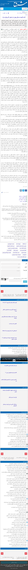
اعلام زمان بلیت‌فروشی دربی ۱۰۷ (11, 372)
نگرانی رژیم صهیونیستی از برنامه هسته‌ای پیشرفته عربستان (16, 532)
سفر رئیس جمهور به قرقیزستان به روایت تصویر (10, 391)
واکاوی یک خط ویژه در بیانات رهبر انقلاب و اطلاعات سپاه (16, 484)
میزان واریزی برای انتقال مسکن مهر (20, 239)
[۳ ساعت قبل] (22, 318)
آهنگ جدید (9, 250)
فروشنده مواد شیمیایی (16, 254)
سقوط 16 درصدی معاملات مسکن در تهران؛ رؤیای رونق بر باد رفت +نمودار (13, 236)
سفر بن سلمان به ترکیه (22, 509)
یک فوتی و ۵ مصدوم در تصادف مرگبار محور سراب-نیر (17, 537)
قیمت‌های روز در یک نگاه (22, 345)
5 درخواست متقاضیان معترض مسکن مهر (19, 221)
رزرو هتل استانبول (10, 246)
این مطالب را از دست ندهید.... (21, 300)
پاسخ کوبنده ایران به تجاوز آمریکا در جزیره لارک (18, 439)
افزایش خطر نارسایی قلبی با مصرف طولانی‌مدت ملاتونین (22, 558)
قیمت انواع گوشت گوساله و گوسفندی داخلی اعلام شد (17, 347)
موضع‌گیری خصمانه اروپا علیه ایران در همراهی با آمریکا (17, 470)
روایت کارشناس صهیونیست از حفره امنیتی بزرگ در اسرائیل (16, 515)
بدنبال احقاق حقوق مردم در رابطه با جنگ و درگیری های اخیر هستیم (15, 535)
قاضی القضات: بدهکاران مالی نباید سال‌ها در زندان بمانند (16, 468)
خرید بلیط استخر (16, 252)
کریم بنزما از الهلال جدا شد (21, 426)
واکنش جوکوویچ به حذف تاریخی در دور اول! (19, 527)
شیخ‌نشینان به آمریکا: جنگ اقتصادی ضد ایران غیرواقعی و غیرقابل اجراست (13, 472)
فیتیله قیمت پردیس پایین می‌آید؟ (20, 222)
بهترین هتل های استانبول (21, 246)
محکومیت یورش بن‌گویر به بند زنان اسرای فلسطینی (17, 490)
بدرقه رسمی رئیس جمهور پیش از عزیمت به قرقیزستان (17, 444)
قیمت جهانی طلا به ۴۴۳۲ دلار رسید (20, 352)
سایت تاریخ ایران (11, 244)
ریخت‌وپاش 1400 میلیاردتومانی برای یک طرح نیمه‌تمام (17, 231)
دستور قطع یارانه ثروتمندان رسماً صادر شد (19, 226)
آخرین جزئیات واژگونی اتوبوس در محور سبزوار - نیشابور (17, 514)
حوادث (26, 449)
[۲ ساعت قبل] (22, 311)
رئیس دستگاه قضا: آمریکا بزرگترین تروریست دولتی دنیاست (16, 478)
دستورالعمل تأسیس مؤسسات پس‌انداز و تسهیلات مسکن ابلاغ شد (15, 238)
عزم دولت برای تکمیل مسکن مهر (20, 229)
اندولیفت (24, 254)
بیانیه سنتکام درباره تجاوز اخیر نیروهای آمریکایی (18, 424)
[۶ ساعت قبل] (22, 333)
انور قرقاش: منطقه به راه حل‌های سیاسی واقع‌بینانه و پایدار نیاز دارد (15, 495)
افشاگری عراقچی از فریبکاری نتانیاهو (20, 525)
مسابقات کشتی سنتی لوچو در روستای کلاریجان (10, 405)
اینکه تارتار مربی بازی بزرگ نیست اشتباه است (18, 507)
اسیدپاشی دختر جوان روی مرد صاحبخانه (9, 331)
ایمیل (26, 267)
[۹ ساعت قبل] (20, 553)
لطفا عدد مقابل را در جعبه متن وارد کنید (20, 278)
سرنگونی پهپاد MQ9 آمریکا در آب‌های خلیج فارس (18, 441)
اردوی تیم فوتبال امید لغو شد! (21, 431)
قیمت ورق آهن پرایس (7, 252)
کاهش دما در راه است (13, 323)
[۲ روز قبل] (20, 290)
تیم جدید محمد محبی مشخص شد (10, 365)
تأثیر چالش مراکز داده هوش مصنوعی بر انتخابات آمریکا (17, 540)
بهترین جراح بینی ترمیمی (12, 248)
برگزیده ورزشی (24, 363)
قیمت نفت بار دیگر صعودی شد (21, 437)
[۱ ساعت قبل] (22, 304)
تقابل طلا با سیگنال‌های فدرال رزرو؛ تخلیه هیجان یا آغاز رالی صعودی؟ (14, 529)
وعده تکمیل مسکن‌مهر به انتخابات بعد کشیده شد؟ (17, 233)
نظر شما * (25, 270)
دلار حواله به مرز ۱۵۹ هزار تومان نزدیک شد (19, 351)
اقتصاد (24, 8)
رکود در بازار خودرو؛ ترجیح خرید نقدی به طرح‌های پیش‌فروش (8, 295)
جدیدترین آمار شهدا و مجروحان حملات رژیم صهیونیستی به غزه (15, 465)
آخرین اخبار (25, 462)
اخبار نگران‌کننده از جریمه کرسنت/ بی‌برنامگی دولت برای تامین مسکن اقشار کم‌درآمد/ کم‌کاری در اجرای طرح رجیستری (15, 206)
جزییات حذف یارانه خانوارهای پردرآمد (20, 234)
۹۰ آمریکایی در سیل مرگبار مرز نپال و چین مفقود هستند (17, 494)
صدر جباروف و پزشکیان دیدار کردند (21, 458)
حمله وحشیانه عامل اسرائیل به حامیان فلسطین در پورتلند (16, 436)
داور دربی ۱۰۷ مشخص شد (21, 505)
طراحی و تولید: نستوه (14, 568)
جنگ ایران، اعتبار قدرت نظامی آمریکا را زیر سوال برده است (16, 467)
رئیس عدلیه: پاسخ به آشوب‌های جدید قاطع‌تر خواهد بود (16, 504)
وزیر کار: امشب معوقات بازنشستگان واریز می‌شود (9, 317)
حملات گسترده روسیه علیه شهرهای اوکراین (19, 545)
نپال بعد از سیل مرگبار (13, 397)
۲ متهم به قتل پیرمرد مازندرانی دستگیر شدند (10, 310)
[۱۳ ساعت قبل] (7, 553)
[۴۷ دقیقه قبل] (7, 453)
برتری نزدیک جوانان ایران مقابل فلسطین (19, 485)
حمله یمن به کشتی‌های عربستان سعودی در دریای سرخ (17, 530)
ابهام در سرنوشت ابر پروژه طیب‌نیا (20, 224)
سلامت (26, 548)
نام (26, 263)
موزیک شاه (18, 244)
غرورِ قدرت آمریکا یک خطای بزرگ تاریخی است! (18, 499)
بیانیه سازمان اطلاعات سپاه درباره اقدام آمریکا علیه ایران (17, 421)
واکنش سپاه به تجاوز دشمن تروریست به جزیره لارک (17, 432)
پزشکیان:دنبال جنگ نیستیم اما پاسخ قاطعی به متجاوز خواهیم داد (15, 422)
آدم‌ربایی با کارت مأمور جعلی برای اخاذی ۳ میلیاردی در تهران (7, 458)
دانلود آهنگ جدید (23, 248)
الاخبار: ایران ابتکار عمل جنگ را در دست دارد (18, 542)
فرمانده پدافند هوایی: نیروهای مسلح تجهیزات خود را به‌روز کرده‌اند (15, 502)
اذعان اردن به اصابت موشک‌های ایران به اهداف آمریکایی (16, 416)
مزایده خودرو (24, 252)
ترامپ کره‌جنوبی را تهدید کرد (21, 429)
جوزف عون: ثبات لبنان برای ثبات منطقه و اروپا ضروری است (16, 475)
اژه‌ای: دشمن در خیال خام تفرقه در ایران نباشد (18, 539)
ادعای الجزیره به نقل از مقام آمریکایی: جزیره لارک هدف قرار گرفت (15, 427)
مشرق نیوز (17, 3)
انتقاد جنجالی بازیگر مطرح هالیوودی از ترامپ (18, 446)
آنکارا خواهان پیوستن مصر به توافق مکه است (18, 534)
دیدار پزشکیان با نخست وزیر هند (20, 519)
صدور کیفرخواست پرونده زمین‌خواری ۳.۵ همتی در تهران (9, 338)
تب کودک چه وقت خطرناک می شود (8, 558)
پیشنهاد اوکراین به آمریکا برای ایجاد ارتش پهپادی (18, 487)
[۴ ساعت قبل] (22, 374)
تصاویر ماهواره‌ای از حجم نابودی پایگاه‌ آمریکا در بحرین (17, 417)
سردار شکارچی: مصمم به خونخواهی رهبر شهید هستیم (17, 517)
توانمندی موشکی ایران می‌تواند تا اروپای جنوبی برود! (17, 434)
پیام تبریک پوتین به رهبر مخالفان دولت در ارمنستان (17, 544)
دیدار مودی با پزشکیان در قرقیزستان (20, 489)
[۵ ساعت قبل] (22, 326)
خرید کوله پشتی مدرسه (22, 257)
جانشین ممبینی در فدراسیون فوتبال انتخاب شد (9, 380)
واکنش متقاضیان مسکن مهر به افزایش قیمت (18, 215)
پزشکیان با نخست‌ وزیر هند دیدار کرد (20, 520)
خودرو (26, 286)
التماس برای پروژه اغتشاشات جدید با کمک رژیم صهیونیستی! (16, 414)
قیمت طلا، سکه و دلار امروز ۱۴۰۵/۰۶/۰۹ (10, 302)
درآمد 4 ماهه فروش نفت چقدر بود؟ (20, 227)
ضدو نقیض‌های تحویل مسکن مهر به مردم (19, 216)
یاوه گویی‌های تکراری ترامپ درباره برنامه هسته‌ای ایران (17, 443)
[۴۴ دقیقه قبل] (20, 453)
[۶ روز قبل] (7, 290)
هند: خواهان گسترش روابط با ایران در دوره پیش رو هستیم (16, 492)
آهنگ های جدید (23, 250)
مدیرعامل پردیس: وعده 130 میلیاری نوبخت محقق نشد (16, 213)
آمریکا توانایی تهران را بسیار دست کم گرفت (19, 522)
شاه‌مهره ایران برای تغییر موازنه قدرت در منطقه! (18, 419)
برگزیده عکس (24, 387)
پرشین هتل (16, 250)
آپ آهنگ (24, 244)
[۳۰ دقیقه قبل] (22, 392)
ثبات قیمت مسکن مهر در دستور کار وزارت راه (14, 17)
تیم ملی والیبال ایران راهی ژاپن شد (20, 497)
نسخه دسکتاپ (14, 562)
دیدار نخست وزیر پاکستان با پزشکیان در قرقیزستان (17, 463)
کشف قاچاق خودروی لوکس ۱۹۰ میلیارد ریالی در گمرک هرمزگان (21, 295)
